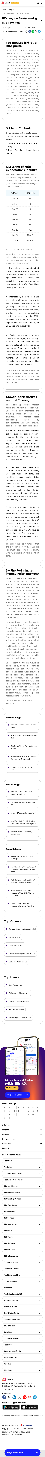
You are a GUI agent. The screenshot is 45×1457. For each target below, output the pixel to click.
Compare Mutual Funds (12, 1351)
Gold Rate (7, 1364)
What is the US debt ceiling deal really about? (23, 726)
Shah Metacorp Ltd (15, 985)
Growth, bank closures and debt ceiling (21, 145)
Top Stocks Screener (11, 1338)
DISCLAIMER (25, 1432)
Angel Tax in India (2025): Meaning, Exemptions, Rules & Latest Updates (23, 822)
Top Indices (8, 1167)
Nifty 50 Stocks (9, 1243)
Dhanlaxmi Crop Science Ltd (19, 1001)
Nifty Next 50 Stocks (11, 1186)
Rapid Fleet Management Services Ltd (22, 954)
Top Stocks (8, 1161)
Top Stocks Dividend (11, 1269)
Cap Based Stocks (10, 1357)
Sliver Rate (8, 1370)
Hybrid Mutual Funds (11, 1313)
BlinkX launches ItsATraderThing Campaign (22, 857)
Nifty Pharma (8, 1237)
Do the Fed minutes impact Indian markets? (22, 152)
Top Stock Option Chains (13, 1173)
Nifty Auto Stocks (10, 1224)
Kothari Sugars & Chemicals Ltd (20, 1018)
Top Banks (8, 1345)
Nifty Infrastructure (11, 1256)
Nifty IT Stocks (9, 1218)
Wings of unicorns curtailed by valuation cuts (21, 833)
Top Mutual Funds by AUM (13, 1294)
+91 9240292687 (8, 1390)
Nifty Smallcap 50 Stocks (12, 1199)
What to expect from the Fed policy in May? (24, 736)
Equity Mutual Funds (11, 1300)
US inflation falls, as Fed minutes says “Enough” (24, 747)
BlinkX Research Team (15, 31)
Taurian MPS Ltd (14, 937)
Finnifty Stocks (9, 1211)
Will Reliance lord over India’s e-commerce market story (21, 793)
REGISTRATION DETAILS (11, 1432)
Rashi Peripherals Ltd (16, 1009)
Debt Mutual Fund (10, 1307)
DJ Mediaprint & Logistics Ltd (19, 993)
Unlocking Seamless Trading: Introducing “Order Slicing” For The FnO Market (22, 893)
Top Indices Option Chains (13, 1180)
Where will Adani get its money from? (23, 813)
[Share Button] (26, 31)
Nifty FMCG (8, 1231)
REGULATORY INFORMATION (12, 1435)
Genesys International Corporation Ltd (22, 929)
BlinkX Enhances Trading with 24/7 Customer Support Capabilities (23, 881)
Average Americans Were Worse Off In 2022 (24, 768)
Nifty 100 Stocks (9, 1250)
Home (4, 10)
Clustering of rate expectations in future (22, 138)
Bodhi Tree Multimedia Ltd (18, 962)
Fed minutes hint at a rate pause (22, 133)
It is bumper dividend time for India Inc (23, 803)
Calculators (8, 1332)
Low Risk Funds (9, 1326)
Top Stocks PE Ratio (11, 1262)
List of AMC (8, 1288)
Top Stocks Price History (12, 1275)
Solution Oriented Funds (12, 1319)
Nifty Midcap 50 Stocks (12, 1192)
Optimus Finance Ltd (16, 945)
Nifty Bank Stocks (10, 1205)
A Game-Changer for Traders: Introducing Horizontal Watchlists (22, 905)
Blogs (11, 10)
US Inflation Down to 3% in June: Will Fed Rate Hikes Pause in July (23, 758)
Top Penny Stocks (10, 1281)
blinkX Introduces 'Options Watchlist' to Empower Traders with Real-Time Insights (23, 869)
